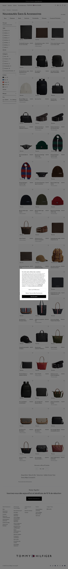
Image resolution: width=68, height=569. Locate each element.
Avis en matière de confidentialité (35, 285)
